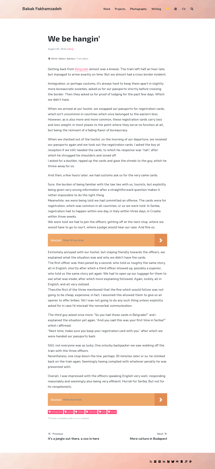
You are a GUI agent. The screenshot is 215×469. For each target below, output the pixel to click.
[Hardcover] (168, 461)
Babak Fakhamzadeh (42, 9)
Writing (156, 9)
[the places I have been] (159, 461)
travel (113, 412)
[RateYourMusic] (186, 461)
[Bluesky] (173, 461)
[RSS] (151, 461)
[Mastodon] (190, 461)
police (70, 412)
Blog (71, 49)
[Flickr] (155, 461)
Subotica (92, 412)
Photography (138, 9)
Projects (120, 9)
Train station (82, 58)
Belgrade (81, 69)
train (103, 412)
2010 (63, 49)
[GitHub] (177, 461)
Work (106, 9)
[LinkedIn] (164, 461)
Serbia (81, 412)
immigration (56, 412)
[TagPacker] (181, 461)
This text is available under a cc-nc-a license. (68, 418)
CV (184, 9)
